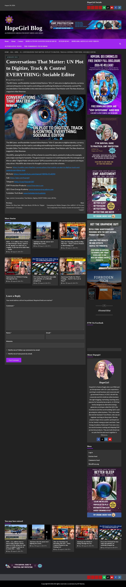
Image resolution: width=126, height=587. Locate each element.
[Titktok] (108, 7)
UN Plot (53, 198)
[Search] (120, 43)
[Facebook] (115, 7)
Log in (91, 452)
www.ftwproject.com (35, 185)
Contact (20, 41)
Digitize (35, 198)
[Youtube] (112, 7)
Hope (9, 80)
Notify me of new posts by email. (20, 354)
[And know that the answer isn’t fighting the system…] (45, 230)
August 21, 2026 (16, 251)
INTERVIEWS (64, 41)
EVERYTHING (42, 198)
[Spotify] (104, 7)
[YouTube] (110, 439)
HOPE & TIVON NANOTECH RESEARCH (41, 41)
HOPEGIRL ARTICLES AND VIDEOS (85, 41)
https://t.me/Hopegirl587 (24, 182)
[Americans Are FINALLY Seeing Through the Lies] (18, 266)
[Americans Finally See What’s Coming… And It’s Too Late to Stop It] (73, 266)
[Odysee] (96, 7)
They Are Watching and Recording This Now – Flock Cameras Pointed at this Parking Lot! (72, 243)
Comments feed (94, 460)
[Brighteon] (100, 7)
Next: (65, 206)
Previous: (25, 205)
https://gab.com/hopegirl (20, 178)
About (13, 41)
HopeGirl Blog (23, 28)
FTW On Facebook (95, 323)
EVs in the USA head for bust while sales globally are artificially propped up (45, 279)
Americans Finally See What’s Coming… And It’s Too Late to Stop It (71, 279)
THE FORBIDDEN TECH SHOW (36, 46)
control (12, 198)
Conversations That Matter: (23, 198)
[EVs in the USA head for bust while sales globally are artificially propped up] (45, 266)
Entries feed (93, 456)
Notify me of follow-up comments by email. (24, 350)
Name (9, 333)
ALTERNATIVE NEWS (13, 46)
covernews (71, 584)
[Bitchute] (92, 7)
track (49, 198)
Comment (10, 306)
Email (48, 333)
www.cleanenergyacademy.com (41, 189)
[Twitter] (102, 439)
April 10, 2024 (16, 80)
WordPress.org (94, 464)
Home (7, 41)
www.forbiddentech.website (34, 193)
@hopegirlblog (104, 310)
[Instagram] (119, 7)
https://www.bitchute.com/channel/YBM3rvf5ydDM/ (35, 174)
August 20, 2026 (16, 281)
